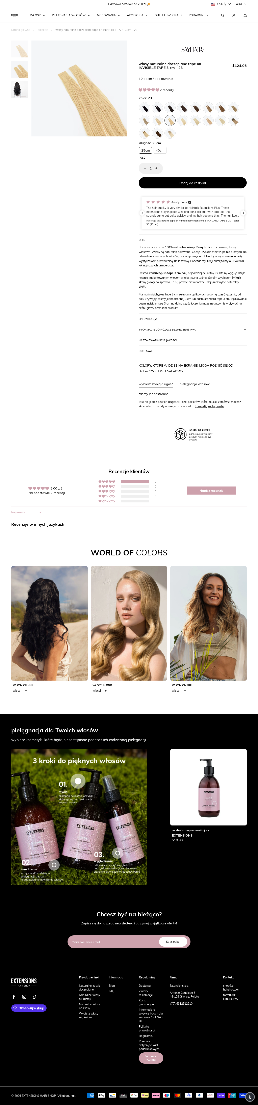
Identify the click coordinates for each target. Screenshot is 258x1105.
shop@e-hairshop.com (231, 987)
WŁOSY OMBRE (182, 685)
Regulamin (146, 1036)
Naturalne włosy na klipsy (89, 1006)
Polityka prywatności (147, 1028)
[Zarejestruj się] (233, 15)
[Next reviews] (243, 213)
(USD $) (221, 4)
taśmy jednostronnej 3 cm (174, 299)
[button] (245, 15)
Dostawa (145, 986)
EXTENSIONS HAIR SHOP (39, 1096)
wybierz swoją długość (156, 384)
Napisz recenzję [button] (212, 490)
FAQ (111, 991)
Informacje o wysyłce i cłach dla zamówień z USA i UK (151, 1015)
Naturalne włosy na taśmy (89, 997)
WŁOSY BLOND (102, 685)
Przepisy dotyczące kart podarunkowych (149, 1045)
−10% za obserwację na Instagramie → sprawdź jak (129, 4)
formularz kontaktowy (230, 997)
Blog (112, 986)
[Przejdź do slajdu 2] (54, 865)
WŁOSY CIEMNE (23, 685)
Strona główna (20, 30)
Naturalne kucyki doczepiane (89, 987)
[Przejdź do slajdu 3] (117, 853)
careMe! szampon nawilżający (190, 830)
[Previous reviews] (142, 213)
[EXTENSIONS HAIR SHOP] (14, 15)
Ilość (142, 157)
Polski (238, 4)
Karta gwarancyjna (147, 1002)
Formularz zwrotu (151, 1058)
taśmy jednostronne (154, 394)
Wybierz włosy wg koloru (88, 1015)
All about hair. (67, 1096)
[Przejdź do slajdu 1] (78, 781)
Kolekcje (42, 30)
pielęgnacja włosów (195, 384)
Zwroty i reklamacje (146, 993)
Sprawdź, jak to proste (209, 406)
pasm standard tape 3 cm (213, 299)
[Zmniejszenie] (143, 168)
